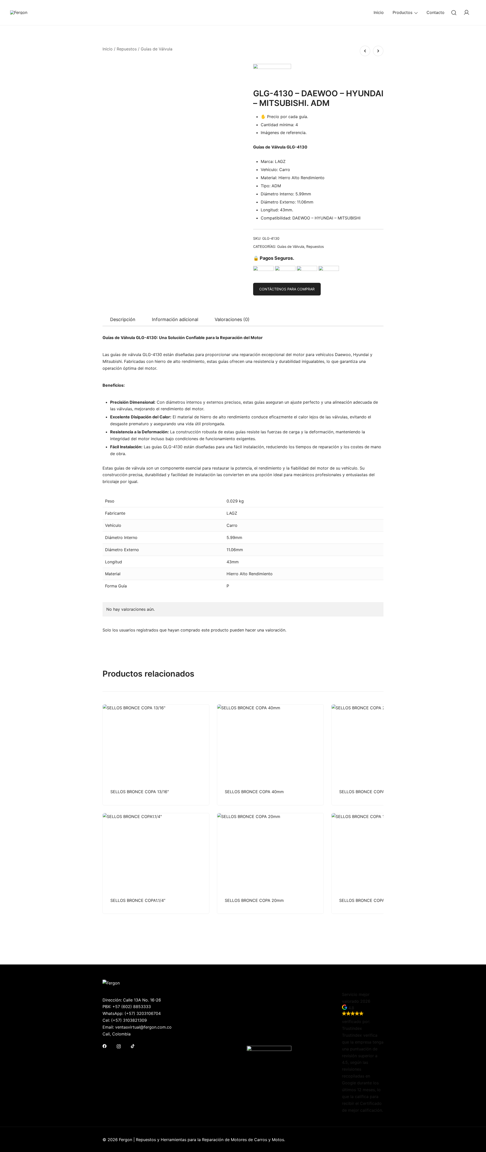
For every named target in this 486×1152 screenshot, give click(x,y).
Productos (402, 12)
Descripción (122, 319)
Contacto (435, 12)
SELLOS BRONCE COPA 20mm (254, 900)
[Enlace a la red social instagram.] (119, 1045)
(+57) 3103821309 (129, 1020)
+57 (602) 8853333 (131, 1006)
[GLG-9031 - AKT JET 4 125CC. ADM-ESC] (378, 51)
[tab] (123, 319)
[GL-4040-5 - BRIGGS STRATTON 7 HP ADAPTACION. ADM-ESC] (365, 51)
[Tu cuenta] (466, 12)
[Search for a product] (454, 12)
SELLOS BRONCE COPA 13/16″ (139, 791)
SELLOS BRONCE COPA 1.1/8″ (367, 900)
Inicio (379, 12)
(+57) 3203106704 (143, 1013)
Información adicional (175, 319)
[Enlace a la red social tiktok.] (133, 1045)
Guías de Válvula (156, 48)
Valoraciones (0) (232, 319)
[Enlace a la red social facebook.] (105, 1045)
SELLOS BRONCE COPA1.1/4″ (137, 900)
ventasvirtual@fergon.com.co (143, 1027)
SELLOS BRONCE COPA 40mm (254, 791)
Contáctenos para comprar (287, 289)
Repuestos (127, 48)
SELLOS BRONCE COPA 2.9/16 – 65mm (377, 791)
